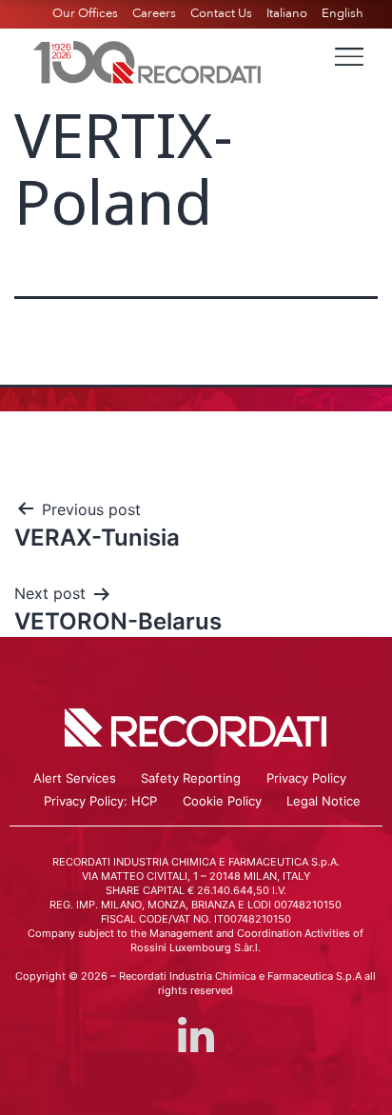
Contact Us (221, 13)
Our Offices (85, 13)
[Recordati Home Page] (147, 60)
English (342, 13)
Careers (154, 13)
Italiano (286, 13)
